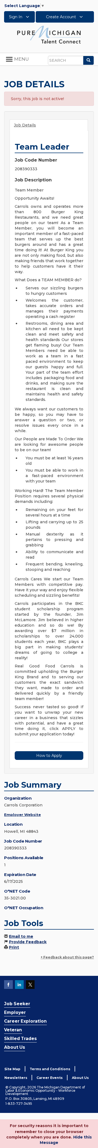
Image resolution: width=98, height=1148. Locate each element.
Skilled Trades (20, 1038)
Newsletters (15, 1078)
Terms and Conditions (50, 1069)
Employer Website (22, 814)
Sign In (16, 16)
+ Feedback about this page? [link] (67, 957)
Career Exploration (25, 1021)
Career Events (49, 1078)
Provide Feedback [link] (28, 941)
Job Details (25, 125)
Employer (15, 1012)
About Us (14, 1047)
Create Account (61, 16)
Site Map (12, 1069)
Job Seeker (17, 1003)
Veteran (13, 1029)
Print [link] (14, 947)
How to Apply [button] (49, 755)
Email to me (21, 936)
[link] (49, 34)
